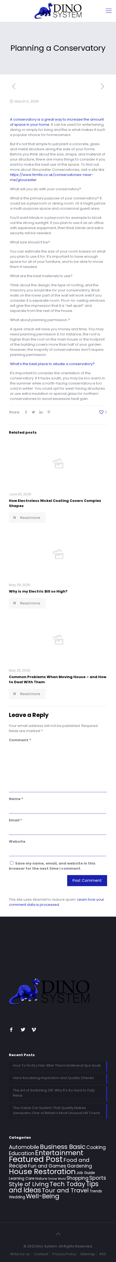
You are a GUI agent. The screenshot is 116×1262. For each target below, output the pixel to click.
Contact (41, 1254)
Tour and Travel (65, 1190)
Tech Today (67, 1184)
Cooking (96, 1147)
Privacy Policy (64, 1254)
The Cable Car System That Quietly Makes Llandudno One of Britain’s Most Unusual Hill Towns (56, 1110)
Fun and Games (47, 1165)
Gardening (79, 1166)
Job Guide (85, 1172)
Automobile (24, 1147)
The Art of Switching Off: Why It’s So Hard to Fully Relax (54, 1093)
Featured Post (36, 1159)
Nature (41, 1178)
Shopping (77, 1178)
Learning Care (22, 1178)
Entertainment (59, 1153)
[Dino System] (58, 11)
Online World (57, 1179)
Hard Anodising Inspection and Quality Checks (53, 1077)
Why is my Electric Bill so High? (38, 591)
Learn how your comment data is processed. (56, 902)
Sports (97, 1178)
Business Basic (63, 1146)
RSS (103, 1254)
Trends (96, 1191)
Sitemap (87, 1254)
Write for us (20, 1254)
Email (15, 820)
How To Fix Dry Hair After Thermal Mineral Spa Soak (57, 1065)
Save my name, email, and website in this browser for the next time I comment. (52, 866)
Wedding (17, 1197)
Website (17, 841)
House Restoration (42, 1171)
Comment (20, 740)
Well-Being (42, 1196)
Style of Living (29, 1184)
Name (16, 798)
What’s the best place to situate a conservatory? (52, 363)
